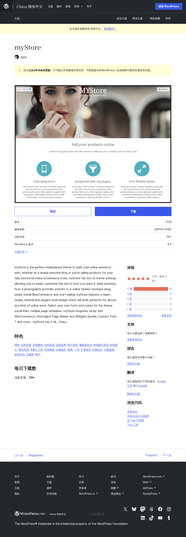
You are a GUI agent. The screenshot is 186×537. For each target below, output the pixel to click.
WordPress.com (154, 476)
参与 (113, 476)
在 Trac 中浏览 (135, 420)
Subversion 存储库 (138, 415)
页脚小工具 (36, 349)
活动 (113, 482)
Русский (142, 385)
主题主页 (20, 251)
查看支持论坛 (134, 339)
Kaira (24, 56)
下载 (133, 211)
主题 (17, 18)
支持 (81, 482)
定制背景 (26, 344)
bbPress (149, 487)
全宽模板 (49, 349)
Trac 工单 (132, 424)
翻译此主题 (133, 393)
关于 (17, 476)
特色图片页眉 (101, 344)
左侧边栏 (61, 349)
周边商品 (117, 493)
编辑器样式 (85, 344)
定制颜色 (38, 344)
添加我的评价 (134, 315)
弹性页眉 (24, 349)
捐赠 (115, 487)
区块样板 (52, 493)
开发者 (82, 487)
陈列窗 (50, 476)
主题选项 (109, 349)
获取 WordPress (169, 6)
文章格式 (86, 349)
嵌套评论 (20, 354)
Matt (147, 482)
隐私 (17, 493)
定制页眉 (49, 344)
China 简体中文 (57, 514)
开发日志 (132, 411)
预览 (53, 211)
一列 (76, 349)
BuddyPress (152, 493)
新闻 (70, 349)
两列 (37, 354)
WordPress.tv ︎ (88, 493)
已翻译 (30, 354)
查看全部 (166, 315)
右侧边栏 (97, 349)
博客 (17, 344)
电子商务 (73, 344)
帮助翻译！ (110, 28)
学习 (81, 476)
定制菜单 (61, 344)
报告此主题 (133, 363)
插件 (49, 487)
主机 (17, 487)
